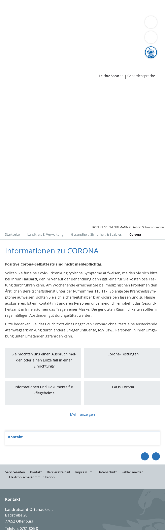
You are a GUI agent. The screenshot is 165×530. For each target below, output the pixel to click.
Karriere (6, 54)
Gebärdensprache (141, 76)
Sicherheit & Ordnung (21, 12)
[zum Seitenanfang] (156, 456)
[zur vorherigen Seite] (145, 456)
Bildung (97, 28)
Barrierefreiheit (58, 472)
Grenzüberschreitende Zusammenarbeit (37, 38)
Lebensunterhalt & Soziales (38, 7)
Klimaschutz (13, 33)
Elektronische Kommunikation (32, 477)
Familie (82, 7)
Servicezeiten (15, 472)
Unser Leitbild (152, 59)
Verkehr (68, 7)
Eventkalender (43, 59)
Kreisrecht (62, 49)
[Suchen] (151, 37)
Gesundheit (68, 12)
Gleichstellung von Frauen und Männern (113, 33)
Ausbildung (65, 59)
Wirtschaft (49, 12)
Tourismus (34, 33)
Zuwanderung (116, 28)
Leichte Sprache (111, 76)
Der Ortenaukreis (17, 28)
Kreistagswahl (83, 49)
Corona (135, 234)
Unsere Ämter (11, 18)
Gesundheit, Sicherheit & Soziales (61, 28)
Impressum (84, 472)
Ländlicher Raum (143, 28)
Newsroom (9, 64)
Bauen (8, 7)
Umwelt (86, 12)
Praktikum (100, 59)
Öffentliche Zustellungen (57, 70)
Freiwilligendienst (125, 59)
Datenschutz (107, 472)
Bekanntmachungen (61, 33)
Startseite (12, 234)
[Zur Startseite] (28, 105)
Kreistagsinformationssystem (28, 49)
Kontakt (36, 472)
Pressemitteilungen (19, 70)
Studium (83, 59)
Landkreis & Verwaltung (20, 23)
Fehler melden (132, 472)
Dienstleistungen (14, 2)
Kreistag (7, 44)
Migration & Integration (109, 7)
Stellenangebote (16, 59)
